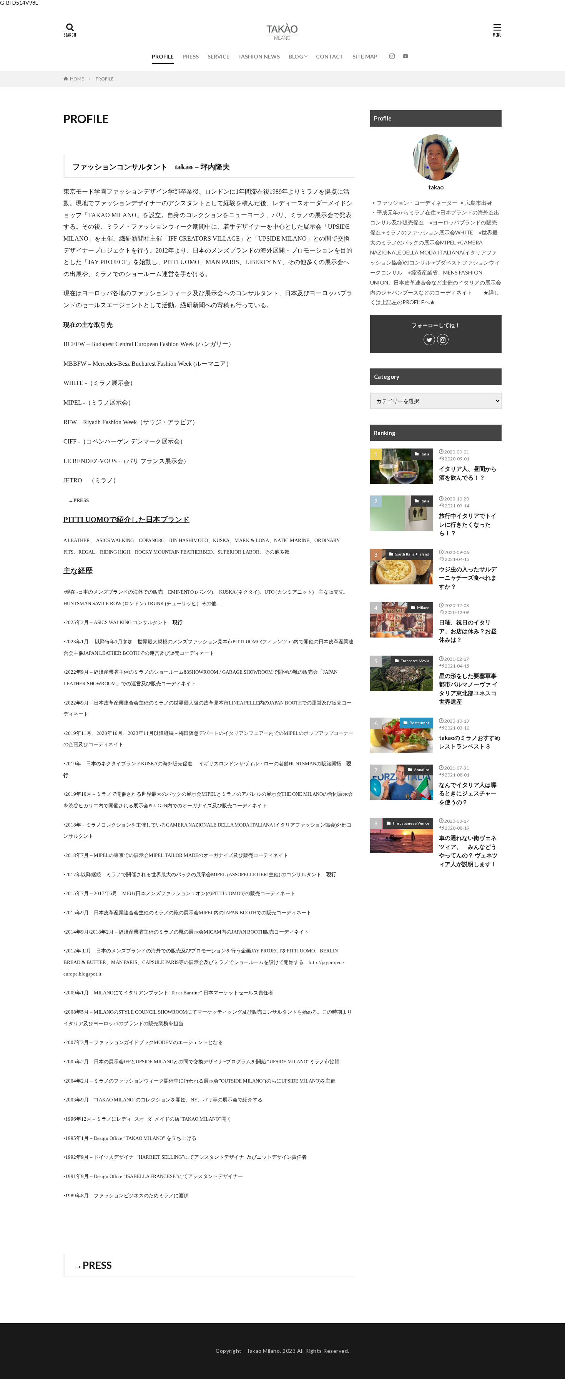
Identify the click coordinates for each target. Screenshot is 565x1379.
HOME (77, 79)
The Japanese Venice (410, 823)
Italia (424, 454)
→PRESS (78, 500)
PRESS (191, 56)
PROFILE (163, 56)
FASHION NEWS (259, 56)
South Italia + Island (412, 554)
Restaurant (419, 722)
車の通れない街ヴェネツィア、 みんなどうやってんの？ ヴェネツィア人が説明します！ (468, 850)
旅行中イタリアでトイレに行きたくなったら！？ (468, 524)
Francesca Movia (414, 660)
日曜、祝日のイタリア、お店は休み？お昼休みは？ (468, 631)
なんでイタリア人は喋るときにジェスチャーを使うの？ (468, 793)
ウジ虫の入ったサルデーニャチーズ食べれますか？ (468, 578)
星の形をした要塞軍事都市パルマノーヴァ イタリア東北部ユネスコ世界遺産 (468, 688)
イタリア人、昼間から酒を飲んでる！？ (468, 473)
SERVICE (218, 56)
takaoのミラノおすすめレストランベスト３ (469, 742)
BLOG (296, 56)
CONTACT (330, 56)
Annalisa (421, 769)
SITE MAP (364, 56)
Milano (423, 607)
